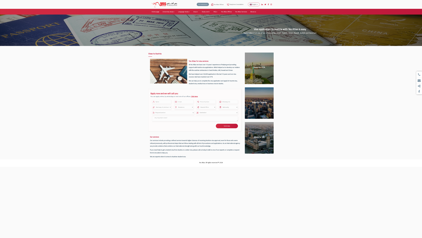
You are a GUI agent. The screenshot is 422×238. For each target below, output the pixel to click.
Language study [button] (183, 11)
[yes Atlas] (164, 3)
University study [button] (168, 11)
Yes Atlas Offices (218, 4)
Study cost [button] (205, 11)
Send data (227, 126)
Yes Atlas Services (241, 11)
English (254, 4)
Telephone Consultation (236, 4)
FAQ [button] (215, 11)
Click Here (194, 96)
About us (253, 11)
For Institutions (202, 4)
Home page (155, 11)
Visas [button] (195, 11)
